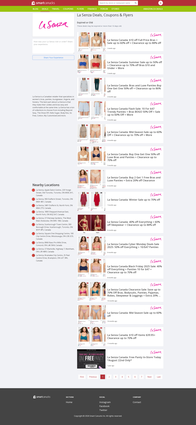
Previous (93, 377)
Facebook (104, 406)
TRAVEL (55, 8)
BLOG (35, 8)
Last (159, 377)
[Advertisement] (53, 79)
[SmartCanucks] (31, 3)
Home (69, 402)
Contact (137, 402)
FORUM (104, 8)
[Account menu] (160, 3)
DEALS (45, 8)
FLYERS (80, 8)
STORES (115, 8)
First (82, 377)
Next (149, 377)
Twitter (103, 410)
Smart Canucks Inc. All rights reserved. (106, 416)
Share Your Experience (53, 57)
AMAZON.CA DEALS (153, 8)
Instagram (105, 402)
